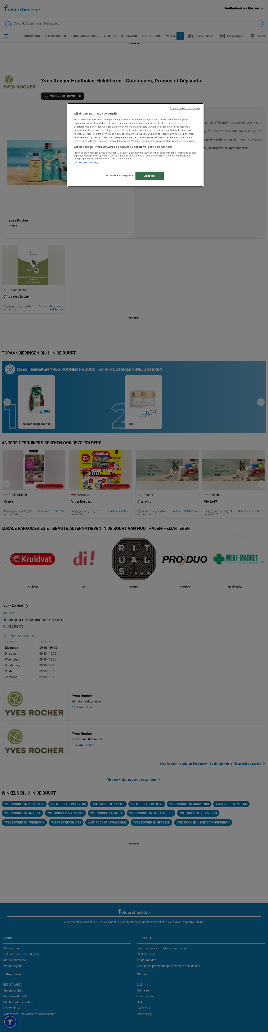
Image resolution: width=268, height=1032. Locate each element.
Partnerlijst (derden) (86, 162)
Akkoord (149, 175)
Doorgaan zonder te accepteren (185, 108)
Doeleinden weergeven (118, 175)
